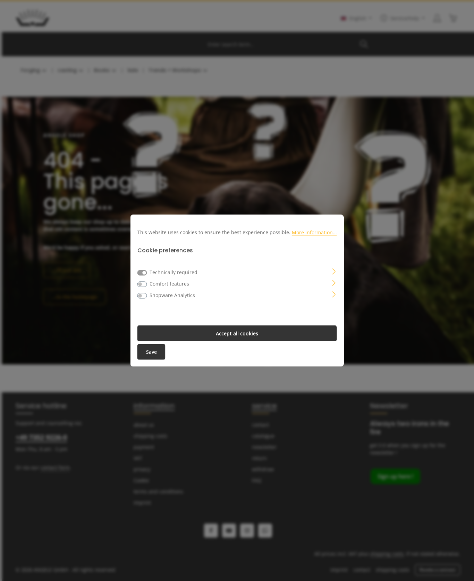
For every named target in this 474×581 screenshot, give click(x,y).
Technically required (173, 272)
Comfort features (169, 283)
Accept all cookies (237, 333)
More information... (314, 232)
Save (151, 351)
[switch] (142, 284)
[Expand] (334, 270)
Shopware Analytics (172, 295)
